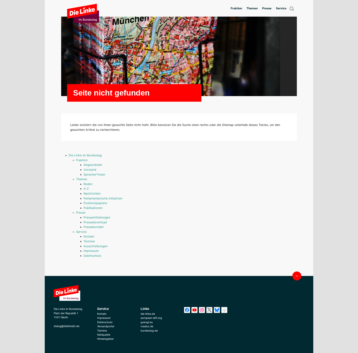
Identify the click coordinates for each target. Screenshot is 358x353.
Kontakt (89, 236)
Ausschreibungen (96, 246)
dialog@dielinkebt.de (66, 326)
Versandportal (105, 326)
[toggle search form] (291, 8)
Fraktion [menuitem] (236, 8)
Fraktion (82, 160)
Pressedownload (95, 222)
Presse (80, 212)
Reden (88, 184)
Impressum (91, 251)
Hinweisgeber (105, 338)
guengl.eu (147, 322)
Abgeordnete (93, 165)
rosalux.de (147, 326)
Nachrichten (92, 193)
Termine (89, 241)
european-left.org (151, 317)
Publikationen (93, 208)
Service (81, 232)
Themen (81, 179)
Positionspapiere (95, 203)
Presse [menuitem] (266, 8)
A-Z (86, 188)
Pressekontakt (94, 227)
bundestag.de (149, 330)
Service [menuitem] (281, 8)
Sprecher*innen (94, 174)
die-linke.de (148, 313)
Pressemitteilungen (97, 217)
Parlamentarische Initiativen (103, 198)
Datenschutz (92, 255)
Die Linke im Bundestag (85, 155)
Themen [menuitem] (252, 8)
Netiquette (103, 334)
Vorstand (90, 169)
